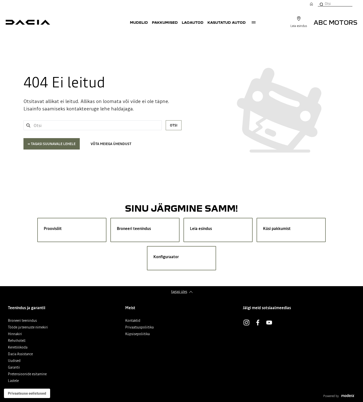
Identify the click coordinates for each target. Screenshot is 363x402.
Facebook (258, 322)
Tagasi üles (179, 291)
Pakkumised (165, 22)
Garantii (14, 368)
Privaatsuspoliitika (139, 328)
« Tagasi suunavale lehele (52, 143)
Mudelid (139, 22)
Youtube (269, 322)
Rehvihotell (16, 341)
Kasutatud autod (226, 22)
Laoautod (192, 22)
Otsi (173, 125)
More (254, 22)
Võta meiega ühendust (111, 143)
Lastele (13, 381)
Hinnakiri (15, 334)
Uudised (14, 361)
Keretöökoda (17, 348)
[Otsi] (321, 3)
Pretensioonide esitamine (27, 374)
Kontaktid (132, 321)
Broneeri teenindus (22, 321)
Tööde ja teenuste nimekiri (28, 328)
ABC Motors (335, 22)
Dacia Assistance (20, 354)
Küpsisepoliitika (137, 334)
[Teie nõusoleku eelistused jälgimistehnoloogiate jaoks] (27, 393)
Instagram (246, 322)
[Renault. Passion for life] (28, 22)
